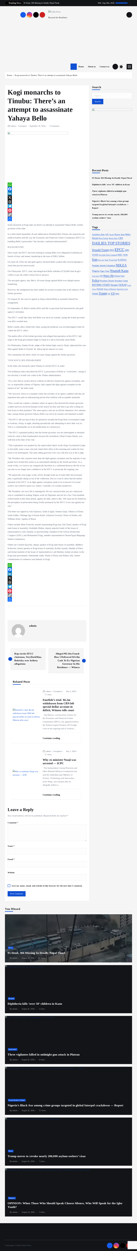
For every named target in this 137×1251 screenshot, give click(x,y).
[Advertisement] (68, 43)
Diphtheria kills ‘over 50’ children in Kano (111, 184)
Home (81, 67)
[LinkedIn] (47, 193)
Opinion (12, 1198)
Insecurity (12, 1049)
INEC (120, 255)
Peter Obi (108, 275)
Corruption (22, 126)
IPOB (125, 255)
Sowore (100, 289)
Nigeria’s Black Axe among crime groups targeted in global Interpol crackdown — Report (110, 204)
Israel (107, 260)
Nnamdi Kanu (119, 270)
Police (95, 280)
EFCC (119, 249)
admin (13, 126)
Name (11, 846)
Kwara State (113, 260)
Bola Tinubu (104, 238)
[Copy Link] (47, 214)
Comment (13, 823)
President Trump (121, 281)
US (113, 293)
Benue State (120, 234)
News (11, 948)
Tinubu (95, 293)
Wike (117, 294)
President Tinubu (107, 281)
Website (11, 872)
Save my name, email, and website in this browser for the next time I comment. (47, 886)
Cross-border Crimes (17, 1100)
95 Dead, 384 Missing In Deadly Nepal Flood (112, 178)
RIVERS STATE (101, 284)
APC (107, 234)
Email (11, 859)
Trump (103, 293)
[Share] (47, 219)
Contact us (104, 67)
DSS (112, 250)
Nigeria (95, 271)
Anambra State (98, 234)
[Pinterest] (47, 210)
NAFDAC (122, 259)
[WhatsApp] (47, 185)
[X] (47, 197)
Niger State (105, 271)
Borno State (113, 238)
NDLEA (121, 265)
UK (109, 294)
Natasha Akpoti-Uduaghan (103, 265)
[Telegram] (47, 206)
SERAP (122, 285)
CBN (120, 238)
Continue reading (52, 738)
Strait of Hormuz (110, 289)
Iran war (101, 260)
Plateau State (119, 276)
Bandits (111, 234)
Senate (114, 284)
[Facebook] (47, 189)
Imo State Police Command (108, 255)
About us (92, 67)
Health (11, 998)
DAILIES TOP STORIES (111, 243)
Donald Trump (100, 249)
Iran (95, 259)
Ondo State (95, 276)
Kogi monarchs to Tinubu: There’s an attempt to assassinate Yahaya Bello (46, 75)
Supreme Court (122, 289)
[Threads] (47, 202)
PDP (101, 276)
